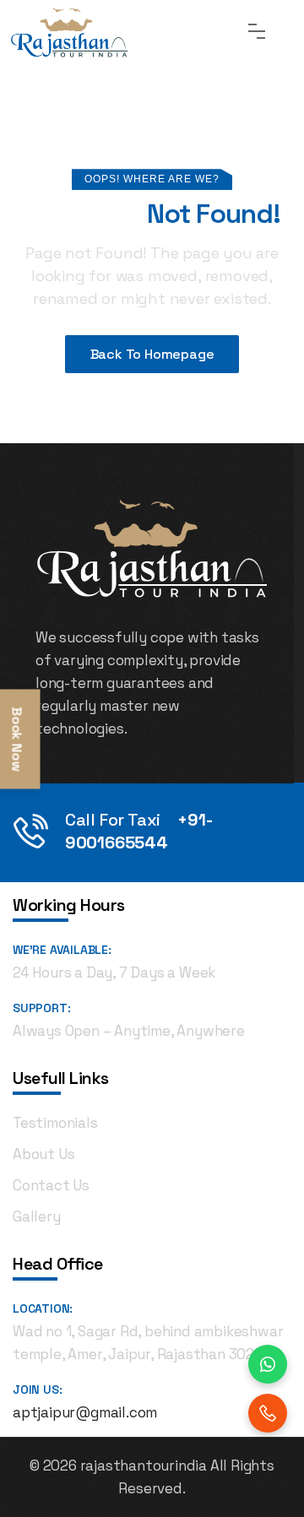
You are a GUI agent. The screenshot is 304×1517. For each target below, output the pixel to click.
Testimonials (55, 1122)
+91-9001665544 (139, 831)
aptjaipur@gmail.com (85, 1412)
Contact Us (51, 1185)
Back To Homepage (152, 354)
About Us (43, 1154)
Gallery (37, 1216)
